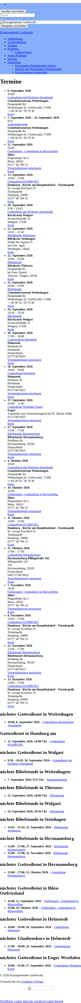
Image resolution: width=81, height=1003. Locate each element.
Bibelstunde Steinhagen (22, 235)
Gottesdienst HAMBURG (23, 181)
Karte (11, 114)
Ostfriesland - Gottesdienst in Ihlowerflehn (33, 151)
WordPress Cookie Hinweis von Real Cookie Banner (31, 1001)
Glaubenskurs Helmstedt (22, 339)
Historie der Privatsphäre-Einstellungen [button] (38, 69)
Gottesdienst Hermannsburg (24, 554)
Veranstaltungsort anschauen (24, 168)
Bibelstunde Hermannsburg (24, 433)
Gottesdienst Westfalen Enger (25, 406)
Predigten (13, 48)
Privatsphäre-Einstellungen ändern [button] (35, 65)
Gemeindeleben (17, 42)
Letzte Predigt (23, 52)
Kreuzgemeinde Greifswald (16, 32)
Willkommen (15, 38)
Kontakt (12, 59)
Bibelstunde (15, 262)
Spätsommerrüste (18, 124)
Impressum (14, 62)
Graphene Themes (32, 981)
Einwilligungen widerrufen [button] (31, 72)
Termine (12, 45)
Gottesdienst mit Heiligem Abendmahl (30, 97)
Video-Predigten (17, 55)
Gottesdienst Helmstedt (21, 373)
